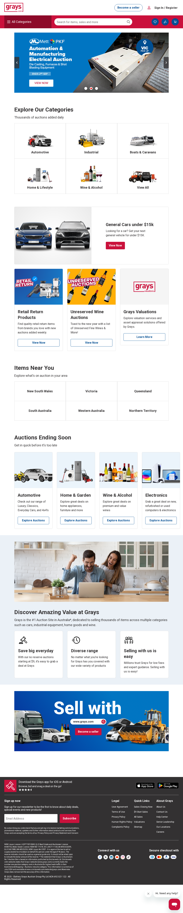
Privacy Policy (118, 817)
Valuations (139, 822)
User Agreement (120, 807)
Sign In (166, 7)
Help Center (162, 817)
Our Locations (163, 827)
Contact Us (161, 812)
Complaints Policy (120, 827)
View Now (115, 245)
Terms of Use (118, 812)
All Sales (138, 817)
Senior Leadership (165, 822)
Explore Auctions (33, 520)
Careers (160, 832)
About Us (160, 807)
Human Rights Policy (122, 822)
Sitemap (138, 827)
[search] (128, 21)
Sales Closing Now (143, 807)
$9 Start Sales (141, 812)
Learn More (144, 337)
